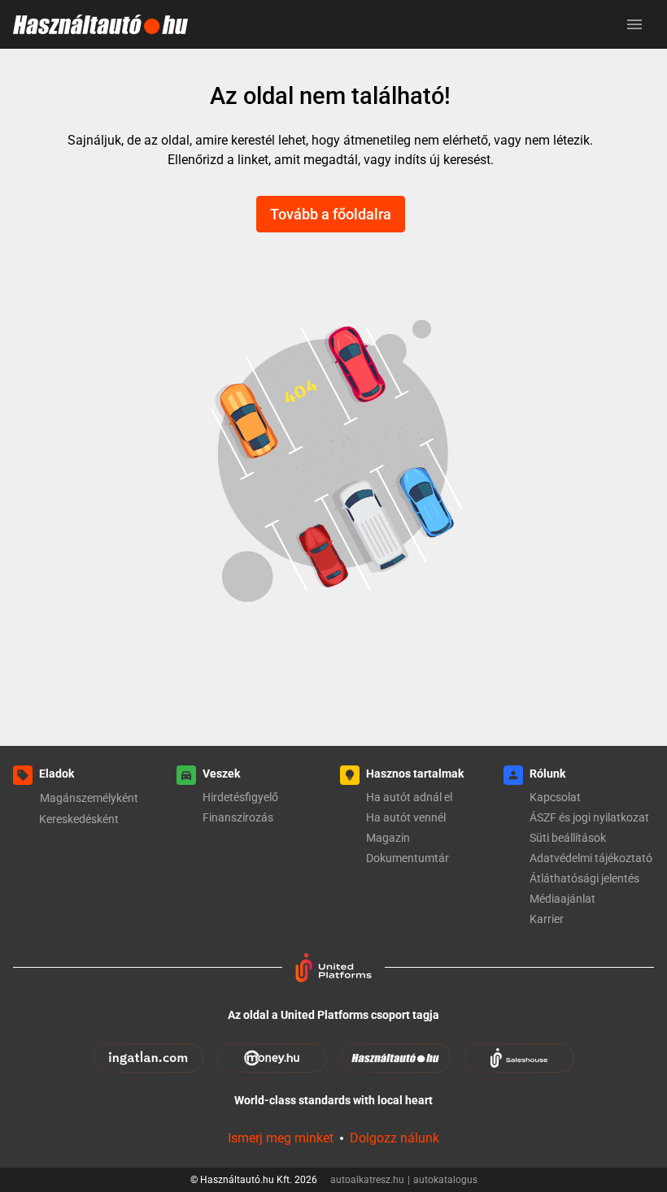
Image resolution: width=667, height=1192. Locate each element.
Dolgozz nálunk (394, 1138)
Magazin (388, 837)
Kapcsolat (555, 797)
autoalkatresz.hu (370, 1179)
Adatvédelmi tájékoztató (591, 858)
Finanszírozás (238, 817)
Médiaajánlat (562, 898)
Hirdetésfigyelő (240, 797)
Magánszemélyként (89, 797)
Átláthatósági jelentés (584, 878)
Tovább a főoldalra (330, 214)
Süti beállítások (568, 837)
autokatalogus (445, 1179)
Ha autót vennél (406, 817)
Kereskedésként (79, 819)
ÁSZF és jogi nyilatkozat (589, 817)
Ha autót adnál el (409, 797)
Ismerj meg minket (281, 1138)
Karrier (547, 918)
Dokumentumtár (407, 858)
